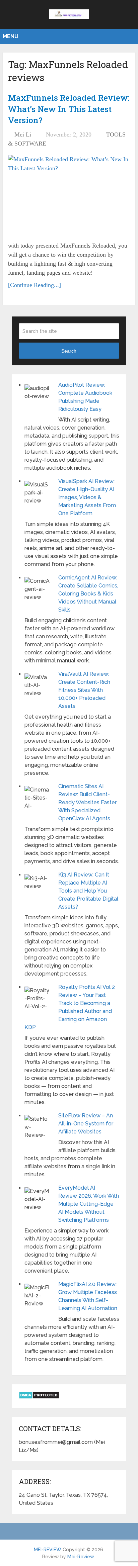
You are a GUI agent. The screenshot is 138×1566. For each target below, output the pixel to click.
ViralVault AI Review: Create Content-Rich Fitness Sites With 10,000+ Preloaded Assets (84, 690)
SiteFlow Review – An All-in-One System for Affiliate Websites (85, 1123)
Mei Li (22, 134)
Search (68, 351)
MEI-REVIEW (47, 1549)
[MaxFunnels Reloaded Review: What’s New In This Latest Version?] (69, 195)
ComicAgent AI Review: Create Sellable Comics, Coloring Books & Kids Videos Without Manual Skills (88, 593)
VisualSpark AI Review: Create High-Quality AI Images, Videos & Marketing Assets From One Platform (87, 497)
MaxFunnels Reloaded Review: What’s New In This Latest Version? (69, 108)
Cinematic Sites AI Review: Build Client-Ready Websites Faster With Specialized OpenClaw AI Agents (87, 802)
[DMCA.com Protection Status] (39, 1397)
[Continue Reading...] (34, 285)
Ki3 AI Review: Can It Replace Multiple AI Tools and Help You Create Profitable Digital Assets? (88, 890)
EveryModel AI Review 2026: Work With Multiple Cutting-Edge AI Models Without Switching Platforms (88, 1204)
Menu (10, 36)
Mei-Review (80, 1556)
